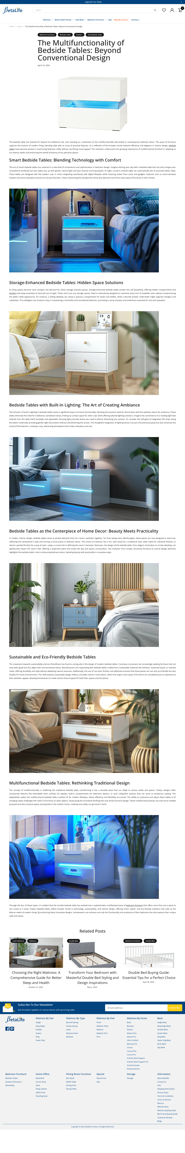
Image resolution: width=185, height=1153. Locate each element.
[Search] (155, 10)
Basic (129, 1022)
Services (134, 20)
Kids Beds (79, 20)
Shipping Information (166, 1089)
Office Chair (40, 1092)
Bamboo (69, 1036)
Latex (68, 1029)
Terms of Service (164, 1099)
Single (38, 1022)
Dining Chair (71, 1085)
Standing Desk (41, 1096)
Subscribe (174, 1007)
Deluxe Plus (132, 1033)
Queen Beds (162, 1033)
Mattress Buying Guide (166, 1110)
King (37, 1036)
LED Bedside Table (95, 35)
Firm (98, 1036)
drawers (79, 35)
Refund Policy (162, 1106)
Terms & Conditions (165, 1096)
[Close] (181, 2)
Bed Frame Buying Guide (167, 1114)
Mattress (47, 20)
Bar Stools (70, 1078)
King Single (40, 1026)
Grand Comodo (133, 1065)
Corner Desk (41, 1081)
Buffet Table (71, 1081)
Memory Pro (132, 1044)
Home (12, 26)
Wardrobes (9, 1085)
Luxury (129, 1047)
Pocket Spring (71, 1026)
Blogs (159, 1121)
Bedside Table (65, 35)
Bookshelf (40, 1078)
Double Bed (73, 941)
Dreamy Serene (133, 1069)
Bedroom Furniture (95, 20)
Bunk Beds (161, 1044)
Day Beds (161, 1047)
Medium (100, 1029)
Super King (40, 1040)
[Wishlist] (164, 10)
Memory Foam (72, 1033)
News (19, 26)
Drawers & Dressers (13, 1081)
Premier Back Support (136, 1058)
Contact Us (161, 1081)
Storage (130, 1078)
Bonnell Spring (72, 1022)
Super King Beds (164, 1040)
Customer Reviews (165, 1117)
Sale (110, 20)
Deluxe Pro (131, 1036)
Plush (99, 1022)
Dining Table (71, 1089)
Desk (38, 1085)
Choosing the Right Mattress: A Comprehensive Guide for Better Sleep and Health (36, 977)
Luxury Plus (131, 1051)
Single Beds (162, 1022)
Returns (160, 1103)
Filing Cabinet (41, 1089)
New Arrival (101, 1078)
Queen (38, 1033)
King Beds (161, 1036)
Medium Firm (102, 1033)
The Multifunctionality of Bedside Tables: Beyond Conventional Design (53, 26)
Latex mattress (18, 941)
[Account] (172, 10)
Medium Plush (102, 1026)
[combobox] (95, 10)
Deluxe (130, 1029)
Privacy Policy (162, 1092)
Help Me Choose (121, 20)
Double (39, 1029)
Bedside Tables (11, 1078)
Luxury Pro (131, 1054)
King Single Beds (164, 1026)
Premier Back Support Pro (137, 1061)
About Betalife (163, 1078)
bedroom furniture (134, 905)
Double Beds (162, 1029)
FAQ (159, 1085)
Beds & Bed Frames (63, 20)
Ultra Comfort (132, 1040)
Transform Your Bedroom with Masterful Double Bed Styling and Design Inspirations (92, 977)
